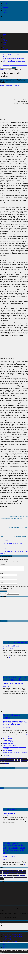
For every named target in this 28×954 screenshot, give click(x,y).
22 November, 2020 (7, 686)
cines (5, 872)
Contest (4, 47)
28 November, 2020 (7, 649)
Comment (2, 565)
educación (10, 760)
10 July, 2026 (5, 816)
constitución (24, 758)
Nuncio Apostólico (16, 875)
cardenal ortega (19, 758)
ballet (10, 870)
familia (13, 760)
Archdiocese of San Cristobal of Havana (12, 936)
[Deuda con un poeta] (13, 806)
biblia (15, 758)
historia (19, 760)
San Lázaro (4, 763)
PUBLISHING (5, 49)
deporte (17, 872)
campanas (20, 870)
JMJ (0, 761)
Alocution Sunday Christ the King (15, 680)
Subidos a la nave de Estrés (9, 745)
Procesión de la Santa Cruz (9, 743)
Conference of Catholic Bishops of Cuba (12, 935)
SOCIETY (5, 39)
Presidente (18, 761)
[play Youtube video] (14, 778)
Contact (5, 5)
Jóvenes (2, 761)
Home (4, 34)
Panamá (9, 761)
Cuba (1, 760)
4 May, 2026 (5, 859)
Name (1, 573)
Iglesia (22, 760)
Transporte (2, 879)
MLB (3, 875)
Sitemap (5, 3)
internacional (25, 760)
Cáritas (3, 760)
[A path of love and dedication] (13, 639)
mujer (5, 875)
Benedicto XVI (11, 758)
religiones (22, 761)
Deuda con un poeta (7, 738)
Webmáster (11, 85)
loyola (1, 875)
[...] (9, 657)
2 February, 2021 (6, 727)
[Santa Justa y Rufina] (13, 839)
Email (1, 577)
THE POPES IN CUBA (7, 46)
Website (2, 582)
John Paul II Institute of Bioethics (10, 941)
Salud (1, 763)
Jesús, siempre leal (7, 755)
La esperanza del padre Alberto (10, 742)
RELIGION (5, 37)
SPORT (4, 42)
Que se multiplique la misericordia (11, 737)
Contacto (5, 948)
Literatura (6, 761)
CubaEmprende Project (8, 940)
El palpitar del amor (7, 740)
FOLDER (4, 44)
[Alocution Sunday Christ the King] (13, 674)
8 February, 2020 (4, 85)
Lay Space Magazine (7, 938)
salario (25, 761)
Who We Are (6, 2)
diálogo (6, 760)
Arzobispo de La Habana (4, 758)
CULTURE (5, 41)
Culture (2, 788)
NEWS (4, 36)
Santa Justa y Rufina (7, 750)
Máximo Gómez (10, 875)
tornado (7, 763)
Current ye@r (3, 594)
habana (16, 760)
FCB (3, 873)
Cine (3, 872)
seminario (22, 877)
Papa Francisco (14, 761)
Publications (5, 7)
